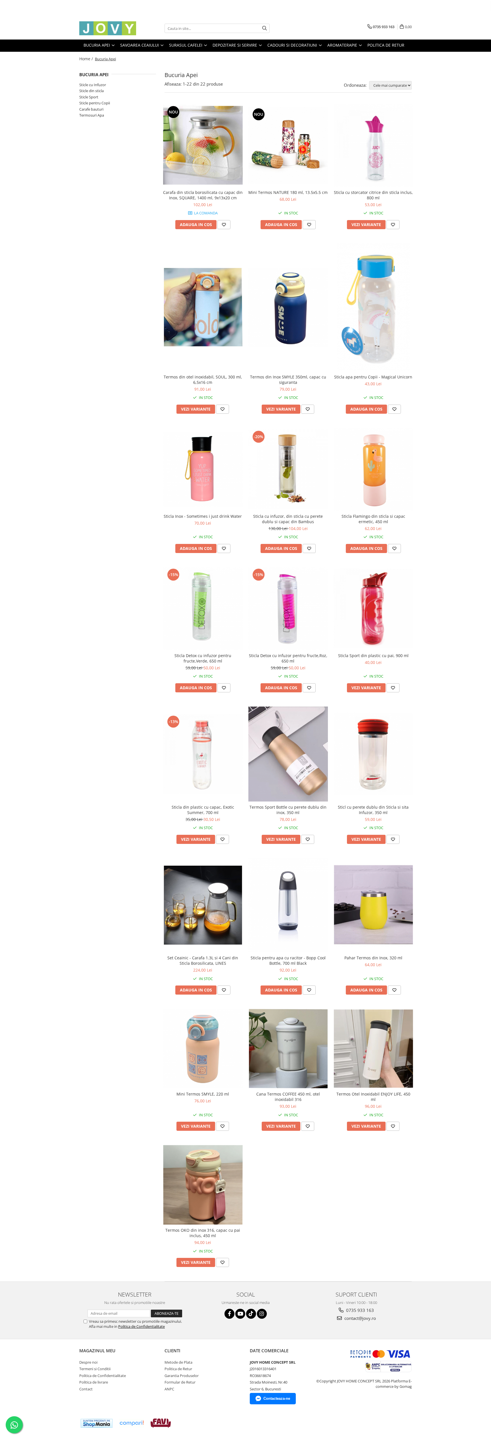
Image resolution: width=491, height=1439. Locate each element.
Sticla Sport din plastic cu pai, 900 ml (373, 655)
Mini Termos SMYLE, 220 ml (202, 1094)
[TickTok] (251, 1314)
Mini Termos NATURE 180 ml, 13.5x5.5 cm (288, 192)
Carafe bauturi (91, 109)
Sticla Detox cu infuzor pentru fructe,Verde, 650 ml (202, 658)
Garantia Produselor (182, 1375)
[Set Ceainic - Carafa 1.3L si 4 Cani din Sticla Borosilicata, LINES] (203, 905)
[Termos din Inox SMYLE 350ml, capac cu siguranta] (288, 307)
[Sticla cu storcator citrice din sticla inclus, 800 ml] (373, 145)
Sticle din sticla (91, 90)
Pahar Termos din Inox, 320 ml (373, 957)
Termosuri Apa (91, 115)
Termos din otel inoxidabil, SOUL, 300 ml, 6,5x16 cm (203, 379)
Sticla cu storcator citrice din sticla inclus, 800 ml (373, 195)
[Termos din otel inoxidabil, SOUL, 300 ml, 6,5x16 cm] (203, 307)
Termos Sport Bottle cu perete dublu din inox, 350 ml (287, 809)
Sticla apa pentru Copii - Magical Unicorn (373, 377)
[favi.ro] (161, 1423)
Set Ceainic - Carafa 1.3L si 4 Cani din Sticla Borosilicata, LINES (202, 960)
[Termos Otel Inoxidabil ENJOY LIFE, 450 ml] (373, 1048)
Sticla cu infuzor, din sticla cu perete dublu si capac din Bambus (288, 519)
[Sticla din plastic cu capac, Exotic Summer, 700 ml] (203, 754)
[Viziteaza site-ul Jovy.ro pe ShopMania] (97, 1423)
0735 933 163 (359, 1310)
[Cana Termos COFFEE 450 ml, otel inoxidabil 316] (288, 1048)
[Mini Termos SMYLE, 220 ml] (203, 1048)
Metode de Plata (178, 1362)
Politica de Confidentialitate (141, 1326)
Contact (86, 1389)
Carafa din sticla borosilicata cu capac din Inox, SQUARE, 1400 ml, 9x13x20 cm (203, 195)
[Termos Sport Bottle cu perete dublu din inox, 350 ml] (288, 754)
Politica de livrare (93, 1382)
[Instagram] (262, 1314)
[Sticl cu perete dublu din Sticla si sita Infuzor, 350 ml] (373, 754)
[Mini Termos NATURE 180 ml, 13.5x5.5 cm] (288, 145)
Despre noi (88, 1362)
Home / (86, 58)
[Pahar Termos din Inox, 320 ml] (373, 905)
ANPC (169, 1389)
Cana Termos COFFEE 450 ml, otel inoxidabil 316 (288, 1096)
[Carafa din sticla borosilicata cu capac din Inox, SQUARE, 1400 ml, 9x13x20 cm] (203, 145)
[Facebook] (229, 1314)
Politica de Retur (385, 45)
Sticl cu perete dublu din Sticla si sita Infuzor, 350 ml (373, 809)
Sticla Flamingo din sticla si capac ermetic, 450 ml (373, 519)
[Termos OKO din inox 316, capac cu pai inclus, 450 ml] (203, 1185)
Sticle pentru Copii (94, 102)
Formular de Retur (180, 1382)
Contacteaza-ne (276, 1398)
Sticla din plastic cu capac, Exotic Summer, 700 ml (203, 809)
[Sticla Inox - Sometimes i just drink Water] (203, 469)
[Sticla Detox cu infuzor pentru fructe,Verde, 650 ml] (203, 608)
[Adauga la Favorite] (223, 224)
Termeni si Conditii (95, 1368)
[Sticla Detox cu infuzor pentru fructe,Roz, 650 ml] (288, 608)
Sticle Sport (88, 97)
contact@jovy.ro (359, 1318)
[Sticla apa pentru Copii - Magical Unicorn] (373, 307)
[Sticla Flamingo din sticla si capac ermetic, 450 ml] (373, 469)
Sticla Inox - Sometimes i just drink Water (203, 516)
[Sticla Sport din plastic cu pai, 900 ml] (373, 608)
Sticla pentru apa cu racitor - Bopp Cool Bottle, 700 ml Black (288, 960)
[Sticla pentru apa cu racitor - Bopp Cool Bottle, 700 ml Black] (288, 905)
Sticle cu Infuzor (92, 84)
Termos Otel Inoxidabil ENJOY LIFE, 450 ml (373, 1096)
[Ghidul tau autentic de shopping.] (131, 1423)
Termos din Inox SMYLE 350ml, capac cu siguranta (288, 379)
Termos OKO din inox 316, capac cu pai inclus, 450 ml (202, 1232)
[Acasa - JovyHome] (107, 28)
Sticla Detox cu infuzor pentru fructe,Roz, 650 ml (288, 658)
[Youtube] (240, 1314)
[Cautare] (264, 28)
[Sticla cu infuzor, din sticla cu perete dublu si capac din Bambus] (288, 469)
